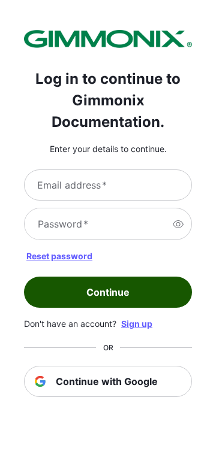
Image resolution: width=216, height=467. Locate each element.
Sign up (136, 324)
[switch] (178, 223)
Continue (108, 292)
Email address (72, 185)
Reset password (59, 256)
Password (63, 224)
